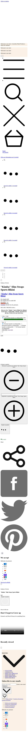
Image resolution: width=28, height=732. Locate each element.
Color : (5, 316)
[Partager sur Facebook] (14, 496)
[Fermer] (2, 331)
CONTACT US (9, 672)
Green (13, 319)
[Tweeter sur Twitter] (14, 523)
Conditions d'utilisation (10, 705)
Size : (4, 322)
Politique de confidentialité (11, 704)
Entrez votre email (21, 684)
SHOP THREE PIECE (10, 676)
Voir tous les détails (5, 582)
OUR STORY (8, 670)
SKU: (5, 307)
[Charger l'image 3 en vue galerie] (4, 276)
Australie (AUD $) (6, 687)
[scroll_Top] (1, 648)
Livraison (3, 305)
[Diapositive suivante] (2, 270)
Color (13, 317)
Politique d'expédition (9, 707)
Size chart (4, 330)
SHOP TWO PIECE (10, 675)
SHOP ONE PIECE (10, 677)
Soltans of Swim (9, 698)
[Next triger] (2, 56)
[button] (14, 435)
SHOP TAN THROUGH (11, 673)
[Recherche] (14, 103)
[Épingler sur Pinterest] (14, 551)
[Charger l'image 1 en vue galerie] (4, 273)
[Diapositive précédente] (1, 270)
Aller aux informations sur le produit (9, 157)
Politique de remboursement (11, 703)
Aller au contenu (5, 1)
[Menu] (14, 69)
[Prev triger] (1, 56)
